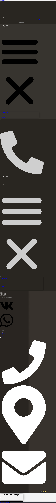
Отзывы (4, 29)
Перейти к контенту (2, 0)
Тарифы (4, 27)
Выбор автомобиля (5, 25)
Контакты (4, 30)
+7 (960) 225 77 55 (40, 19)
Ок (9, 502)
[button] (4, 23)
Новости (4, 26)
